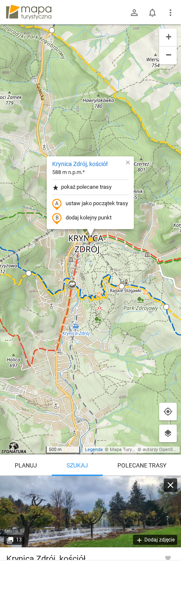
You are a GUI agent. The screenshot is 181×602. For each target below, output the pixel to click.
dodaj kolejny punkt (89, 217)
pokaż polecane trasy (86, 187)
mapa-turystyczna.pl (28, 12)
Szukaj (77, 465)
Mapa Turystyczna (129, 449)
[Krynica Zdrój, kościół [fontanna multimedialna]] (90, 511)
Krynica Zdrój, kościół (80, 164)
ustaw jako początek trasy (97, 203)
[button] (52, 30)
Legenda (94, 449)
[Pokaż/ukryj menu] (170, 12)
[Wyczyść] (170, 485)
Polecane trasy (141, 465)
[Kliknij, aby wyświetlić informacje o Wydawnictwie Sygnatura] (14, 448)
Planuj (26, 465)
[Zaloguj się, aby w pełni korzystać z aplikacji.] (168, 557)
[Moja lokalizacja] (168, 411)
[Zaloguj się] (134, 12)
